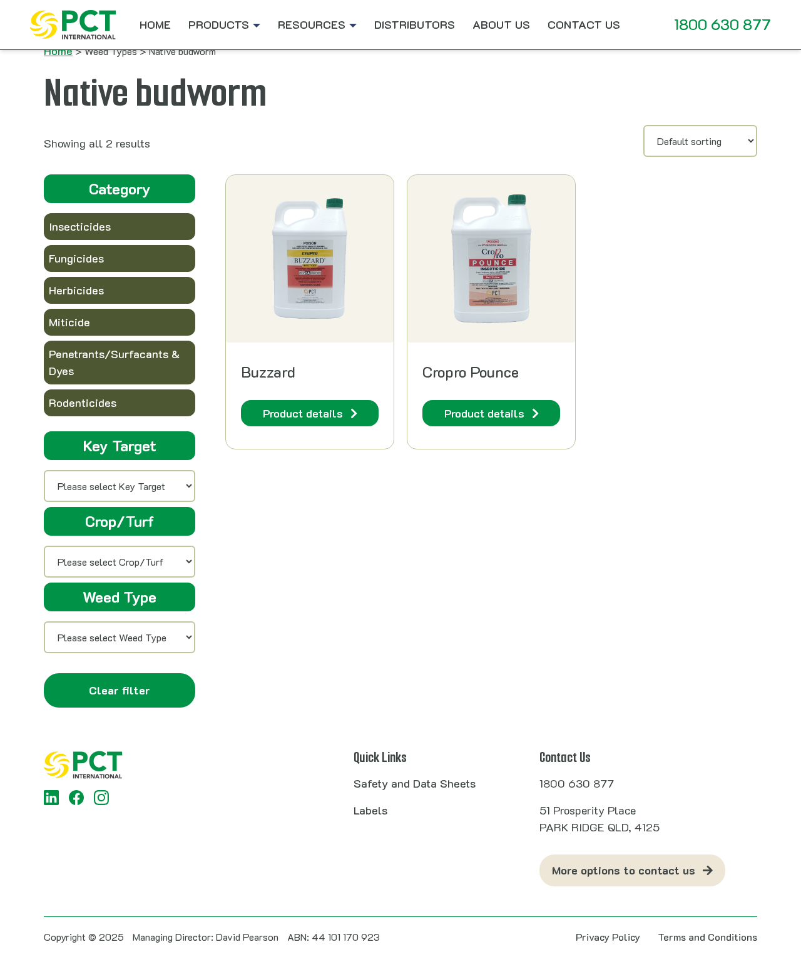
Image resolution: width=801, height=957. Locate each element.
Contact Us (584, 24)
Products (218, 24)
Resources (311, 24)
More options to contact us (623, 870)
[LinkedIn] (51, 797)
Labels (370, 810)
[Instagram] (101, 797)
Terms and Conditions (707, 936)
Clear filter (119, 690)
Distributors (414, 24)
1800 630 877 (722, 24)
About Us (501, 24)
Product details (303, 413)
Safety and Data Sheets (415, 783)
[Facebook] (76, 797)
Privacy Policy (608, 936)
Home (155, 24)
